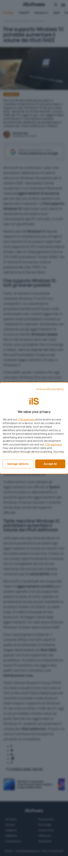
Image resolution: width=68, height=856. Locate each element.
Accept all (50, 464)
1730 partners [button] (26, 419)
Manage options (17, 464)
